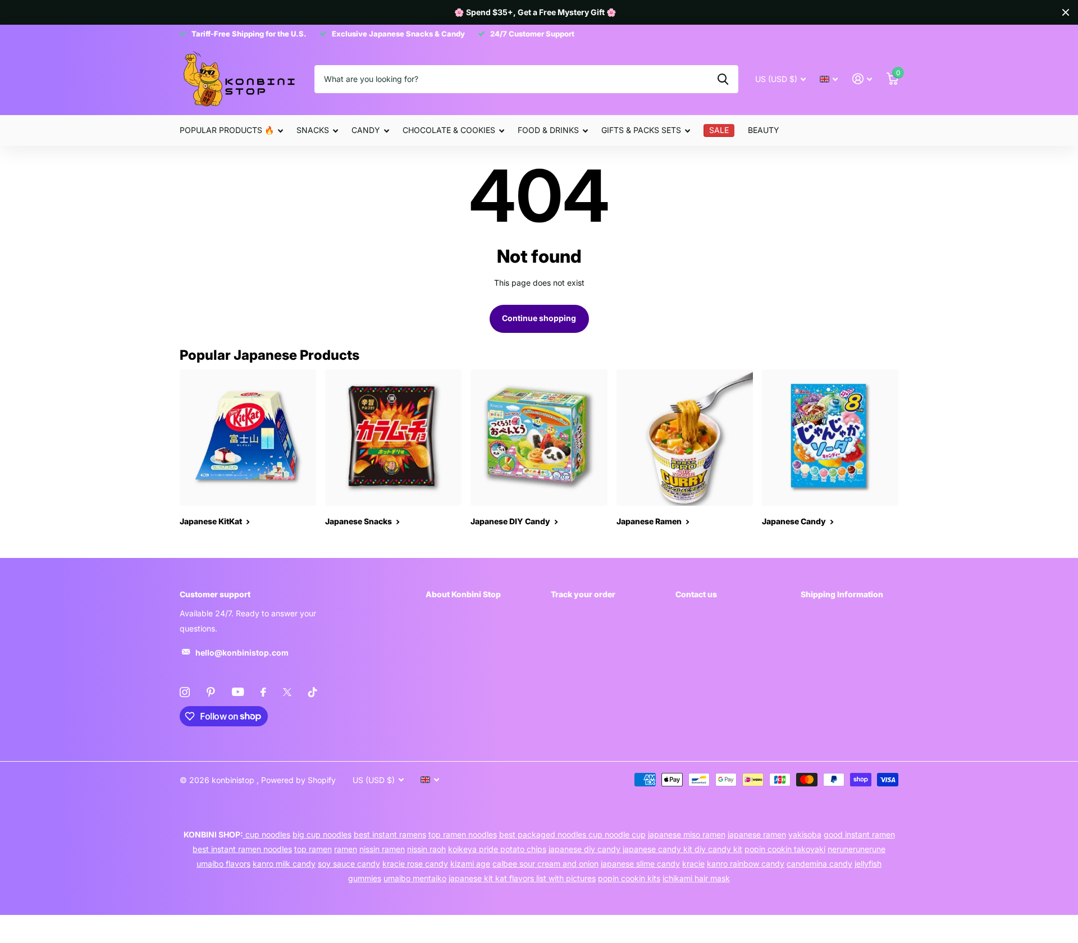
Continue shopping (539, 318)
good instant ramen (859, 834)
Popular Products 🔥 (227, 130)
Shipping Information (842, 594)
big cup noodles (322, 834)
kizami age (470, 863)
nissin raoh (426, 849)
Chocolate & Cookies (449, 130)
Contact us (696, 594)
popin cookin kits (629, 878)
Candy (365, 130)
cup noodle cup (617, 834)
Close (1065, 12)
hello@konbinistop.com (242, 652)
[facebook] (263, 692)
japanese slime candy (640, 863)
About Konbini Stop (463, 594)
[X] (287, 692)
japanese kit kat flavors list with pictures (522, 878)
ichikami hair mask (696, 878)
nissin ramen (382, 849)
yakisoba (804, 834)
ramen (345, 849)
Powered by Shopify (298, 780)
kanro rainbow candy (745, 863)
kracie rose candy (415, 863)
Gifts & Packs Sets (641, 130)
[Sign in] (862, 78)
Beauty (763, 130)
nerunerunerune (856, 849)
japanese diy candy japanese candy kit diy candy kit (645, 849)
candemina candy (819, 863)
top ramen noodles (462, 834)
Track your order (583, 594)
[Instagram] (185, 692)
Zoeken (722, 79)
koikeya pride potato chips (497, 849)
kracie (693, 863)
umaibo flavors (223, 863)
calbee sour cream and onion (545, 863)
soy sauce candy (349, 863)
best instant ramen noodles (242, 849)
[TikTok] (312, 692)
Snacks (312, 130)
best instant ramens (390, 834)
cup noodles (266, 834)
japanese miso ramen (686, 834)
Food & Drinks (548, 130)
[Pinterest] (211, 692)
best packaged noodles (543, 834)
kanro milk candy (284, 863)
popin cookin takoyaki (784, 849)
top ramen (313, 849)
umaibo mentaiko (414, 878)
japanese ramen (757, 834)
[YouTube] (238, 692)
